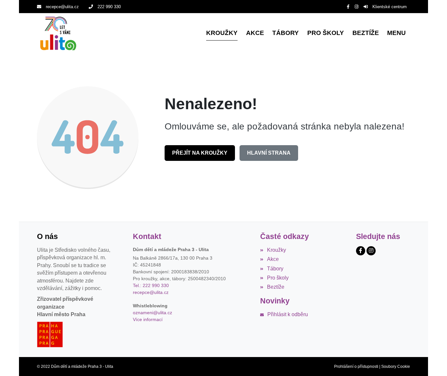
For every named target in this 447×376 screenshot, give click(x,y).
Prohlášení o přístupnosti (356, 366)
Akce (272, 259)
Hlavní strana (269, 153)
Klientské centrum (389, 6)
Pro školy (277, 278)
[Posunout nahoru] (432, 361)
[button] (396, 33)
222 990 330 (109, 6)
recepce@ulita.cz (62, 6)
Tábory (275, 268)
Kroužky (276, 250)
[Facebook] (348, 6)
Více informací (148, 319)
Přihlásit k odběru (287, 314)
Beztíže (275, 287)
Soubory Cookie (395, 366)
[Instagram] (356, 6)
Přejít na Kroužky (199, 153)
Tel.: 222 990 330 (151, 285)
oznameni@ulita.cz (152, 312)
